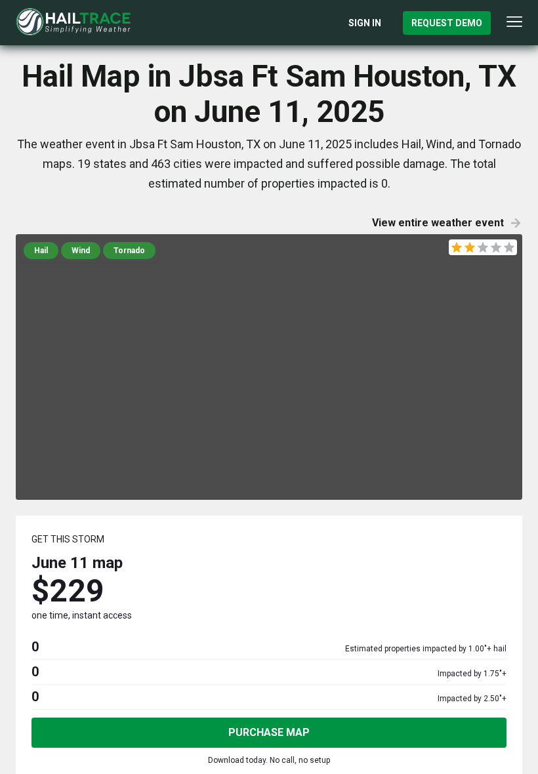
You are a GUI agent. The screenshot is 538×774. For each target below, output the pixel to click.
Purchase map (269, 732)
